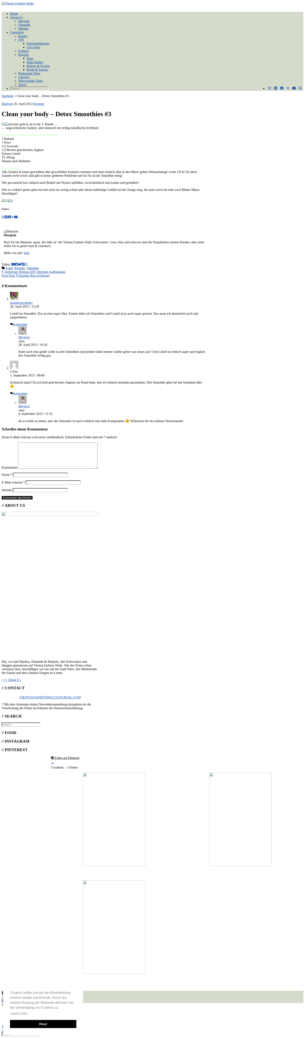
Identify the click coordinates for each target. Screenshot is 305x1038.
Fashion (23, 51)
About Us (16, 17)
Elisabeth (24, 25)
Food (9, 268)
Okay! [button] (43, 1024)
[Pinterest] (275, 88)
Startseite (7, 96)
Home (14, 13)
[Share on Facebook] (16, 264)
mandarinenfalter (21, 303)
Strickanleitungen (38, 43)
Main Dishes (35, 62)
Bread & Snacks (37, 69)
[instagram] (3, 1001)
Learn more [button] (19, 1013)
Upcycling (33, 47)
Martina (23, 28)
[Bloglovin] (287, 88)
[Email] (294, 88)
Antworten (20, 324)
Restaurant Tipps (29, 73)
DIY (21, 39)
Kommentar (9, 467)
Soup (30, 58)
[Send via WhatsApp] (26, 264)
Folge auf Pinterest (66, 758)
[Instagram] (269, 88)
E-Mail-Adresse (13, 482)
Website (7, 490)
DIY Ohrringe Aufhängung (34, 272)
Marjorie (23, 21)
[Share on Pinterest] (23, 264)
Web (26, 253)
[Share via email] (13, 264)
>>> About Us (11, 680)
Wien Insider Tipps (30, 81)
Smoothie (33, 268)
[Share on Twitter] (19, 264)
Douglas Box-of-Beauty (26, 275)
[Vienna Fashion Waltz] (18, 3)
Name (7, 474)
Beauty (23, 36)
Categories (17, 32)
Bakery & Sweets (38, 66)
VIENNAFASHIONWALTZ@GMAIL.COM (50, 697)
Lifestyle (24, 77)
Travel (22, 84)
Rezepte (23, 54)
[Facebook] (281, 88)
